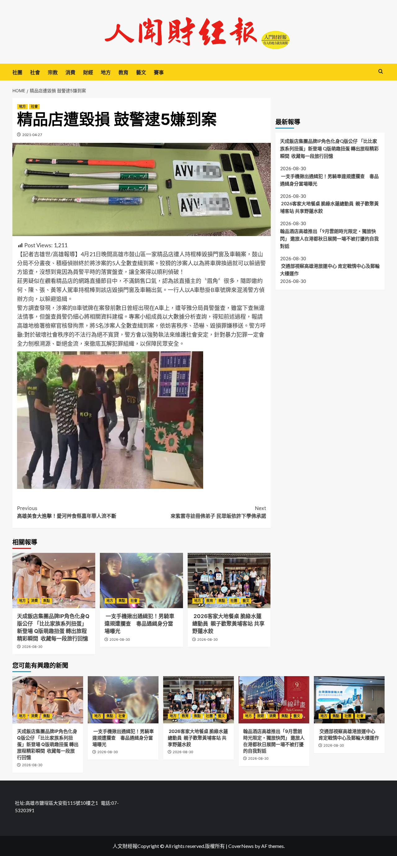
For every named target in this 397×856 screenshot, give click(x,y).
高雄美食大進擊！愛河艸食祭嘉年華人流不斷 (66, 512)
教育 (123, 72)
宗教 (53, 72)
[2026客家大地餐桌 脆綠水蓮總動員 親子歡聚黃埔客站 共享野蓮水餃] (229, 580)
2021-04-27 (32, 134)
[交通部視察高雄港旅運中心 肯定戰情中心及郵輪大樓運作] (349, 699)
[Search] (381, 71)
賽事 (159, 72)
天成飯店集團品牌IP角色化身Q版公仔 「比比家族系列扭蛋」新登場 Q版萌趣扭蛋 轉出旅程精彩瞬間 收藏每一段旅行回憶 (329, 148)
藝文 (141, 72)
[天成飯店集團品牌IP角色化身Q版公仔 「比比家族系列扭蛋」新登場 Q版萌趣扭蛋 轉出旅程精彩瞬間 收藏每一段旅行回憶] (53, 580)
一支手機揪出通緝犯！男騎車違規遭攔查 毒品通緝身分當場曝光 (139, 623)
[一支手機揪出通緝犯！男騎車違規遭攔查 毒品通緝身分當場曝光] (141, 580)
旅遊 (260, 716)
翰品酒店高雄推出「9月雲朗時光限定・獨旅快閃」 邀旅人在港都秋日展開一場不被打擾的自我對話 (329, 238)
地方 (106, 72)
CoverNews (241, 846)
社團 (17, 72)
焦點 (46, 601)
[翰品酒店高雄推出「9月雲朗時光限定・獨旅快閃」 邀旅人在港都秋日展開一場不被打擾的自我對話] (274, 699)
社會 (35, 72)
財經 (88, 72)
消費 (70, 72)
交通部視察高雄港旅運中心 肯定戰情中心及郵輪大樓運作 (330, 269)
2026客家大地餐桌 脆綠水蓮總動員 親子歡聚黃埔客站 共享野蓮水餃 (228, 623)
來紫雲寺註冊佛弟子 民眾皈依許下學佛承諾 (218, 512)
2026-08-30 (32, 646)
